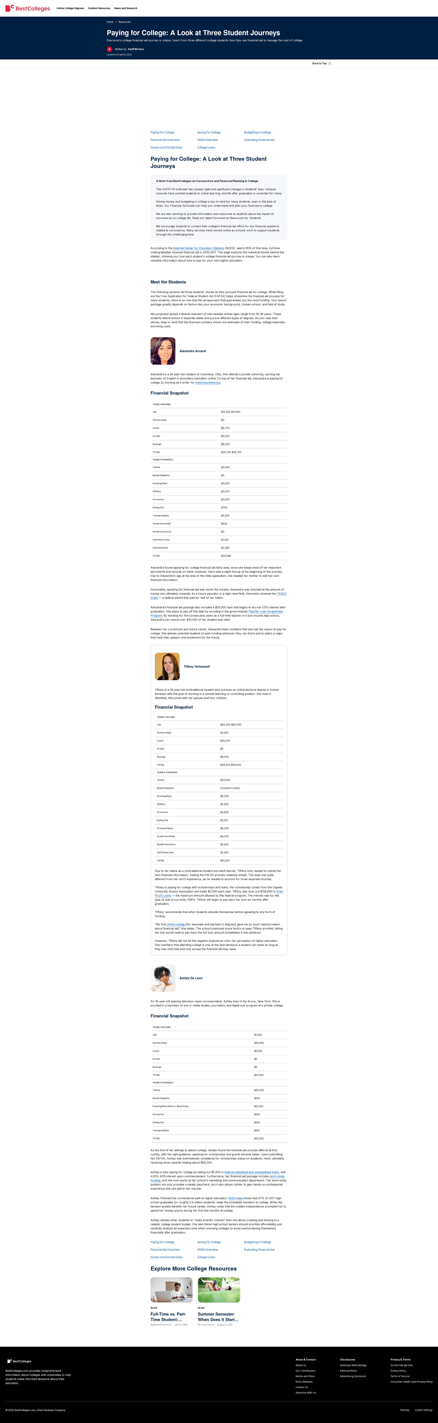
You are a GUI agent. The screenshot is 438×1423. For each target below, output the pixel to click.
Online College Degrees (70, 8)
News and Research (125, 8)
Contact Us (302, 1387)
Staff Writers (136, 49)
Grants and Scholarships (166, 147)
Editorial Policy (348, 1370)
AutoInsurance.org (207, 382)
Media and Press (305, 1376)
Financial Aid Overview (165, 140)
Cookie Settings (424, 1410)
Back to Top (319, 63)
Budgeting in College (257, 132)
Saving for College (209, 132)
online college (176, 924)
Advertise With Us (306, 1392)
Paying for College (162, 132)
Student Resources (99, 8)
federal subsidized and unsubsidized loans (251, 1172)
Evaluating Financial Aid (259, 140)
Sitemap (404, 1410)
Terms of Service (400, 1376)
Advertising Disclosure (353, 1376)
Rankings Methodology (353, 1365)
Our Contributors (305, 1370)
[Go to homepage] (27, 8)
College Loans (206, 147)
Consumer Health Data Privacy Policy (412, 1381)
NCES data (235, 1198)
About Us (301, 1365)
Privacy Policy (398, 1370)
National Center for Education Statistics (198, 248)
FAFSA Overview (207, 140)
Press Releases (304, 1381)
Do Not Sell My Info (402, 1365)
